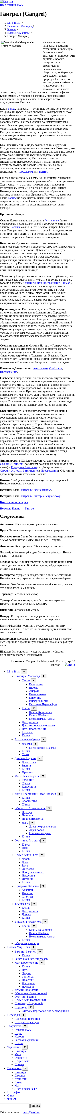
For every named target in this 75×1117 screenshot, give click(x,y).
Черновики (14, 1047)
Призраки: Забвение (27, 886)
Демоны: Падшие (25, 758)
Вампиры (20, 1051)
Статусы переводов (27, 1022)
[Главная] (6, 1)
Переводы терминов (27, 1018)
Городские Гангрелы (24, 467)
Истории (27, 878)
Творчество (14, 1026)
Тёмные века (23, 903)
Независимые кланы (42, 718)
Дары (25, 822)
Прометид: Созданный (29, 1003)
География (13, 1092)
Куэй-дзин (21, 1078)
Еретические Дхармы (42, 747)
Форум (11, 1098)
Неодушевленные (33, 872)
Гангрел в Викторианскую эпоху (39, 496)
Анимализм (40, 368)
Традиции (28, 779)
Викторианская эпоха (28, 921)
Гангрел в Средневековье (35, 489)
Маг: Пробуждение (26, 962)
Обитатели (28, 868)
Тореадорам (25, 171)
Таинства (27, 976)
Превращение (8, 371)
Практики (28, 979)
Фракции (27, 772)
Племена (27, 815)
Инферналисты (38, 700)
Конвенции (29, 786)
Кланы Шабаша (39, 715)
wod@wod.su (31, 1112)
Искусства (28, 875)
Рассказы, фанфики (27, 1039)
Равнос (12, 197)
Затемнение (30, 470)
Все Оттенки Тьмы (11, 4)
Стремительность (11, 470)
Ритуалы (27, 732)
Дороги (26, 914)
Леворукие (28, 983)
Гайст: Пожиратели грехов (31, 958)
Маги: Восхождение (27, 776)
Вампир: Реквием (25, 951)
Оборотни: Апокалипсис (30, 808)
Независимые (37, 694)
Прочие (19, 1064)
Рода (25, 865)
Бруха (11, 108)
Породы (27, 812)
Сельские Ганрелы (11, 463)
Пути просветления (34, 728)
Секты (26, 680)
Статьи (19, 1043)
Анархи (34, 690)
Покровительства (33, 818)
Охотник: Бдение (25, 996)
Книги (26, 735)
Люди (18, 1082)
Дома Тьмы (29, 762)
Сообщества (29, 800)
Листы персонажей (26, 1088)
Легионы (27, 893)
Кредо (25, 844)
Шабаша (14, 227)
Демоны (20, 1075)
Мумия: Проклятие (26, 989)
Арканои (27, 889)
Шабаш (33, 687)
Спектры (27, 896)
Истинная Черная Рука (43, 704)
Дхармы (27, 743)
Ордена (26, 973)
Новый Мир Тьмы (18, 947)
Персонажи (14, 1068)
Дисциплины (30, 722)
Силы (25, 754)
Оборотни (21, 1057)
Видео (18, 1033)
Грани (25, 847)
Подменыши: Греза (26, 854)
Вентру (43, 171)
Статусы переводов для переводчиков (45, 1010)
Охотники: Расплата (27, 840)
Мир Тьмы (13, 22)
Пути (25, 969)
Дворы (26, 858)
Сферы (26, 783)
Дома (25, 862)
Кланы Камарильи (18, 32)
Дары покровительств (42, 826)
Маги (18, 1054)
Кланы (11, 29)
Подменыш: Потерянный (30, 999)
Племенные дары (40, 833)
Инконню (35, 697)
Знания (26, 765)
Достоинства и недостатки (38, 725)
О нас (10, 1095)
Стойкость (55, 368)
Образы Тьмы (23, 1029)
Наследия (28, 986)
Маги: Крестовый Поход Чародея (35, 793)
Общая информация (27, 943)
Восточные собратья (27, 739)
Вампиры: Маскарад (20, 26)
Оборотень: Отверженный (31, 993)
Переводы (21, 1007)
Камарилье (52, 220)
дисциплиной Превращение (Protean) (48, 282)
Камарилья (36, 684)
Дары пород (36, 829)
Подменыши (22, 1061)
